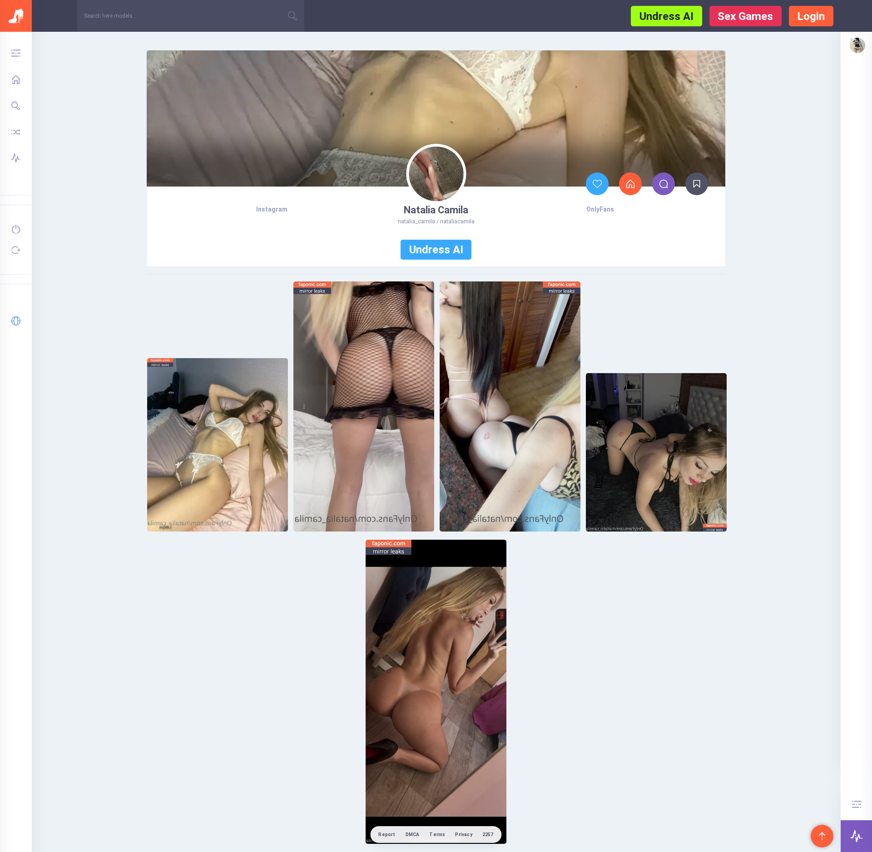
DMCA (413, 834)
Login (811, 16)
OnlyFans (600, 209)
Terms (437, 834)
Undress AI (666, 16)
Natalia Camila (436, 210)
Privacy (463, 834)
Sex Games (745, 16)
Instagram (271, 209)
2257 (488, 834)
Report (386, 834)
